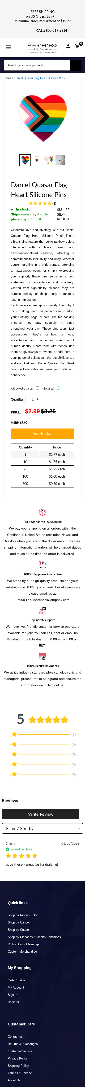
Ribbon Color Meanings (23, 944)
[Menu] (8, 47)
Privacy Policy (18, 1058)
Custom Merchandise (22, 951)
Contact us (15, 1036)
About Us (14, 1080)
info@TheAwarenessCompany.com (43, 600)
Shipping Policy (18, 1066)
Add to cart (42, 434)
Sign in (12, 995)
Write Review (40, 814)
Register (13, 1002)
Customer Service (20, 1051)
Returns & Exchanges (23, 1044)
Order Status (16, 980)
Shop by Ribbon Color (23, 915)
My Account (16, 987)
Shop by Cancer (19, 922)
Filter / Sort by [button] (20, 828)
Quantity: (17, 399)
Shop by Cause (18, 929)
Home (7, 78)
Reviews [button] (10, 800)
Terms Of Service (20, 1073)
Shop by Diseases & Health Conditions (34, 937)
